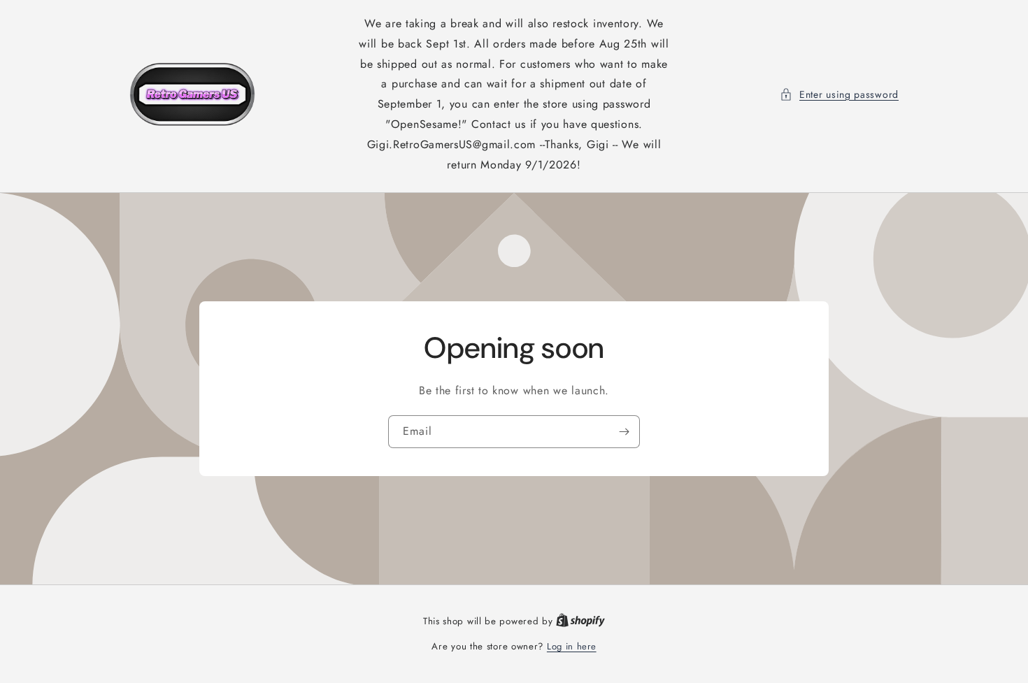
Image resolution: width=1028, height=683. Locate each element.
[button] (839, 94)
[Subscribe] (623, 431)
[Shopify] (580, 621)
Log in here (572, 646)
